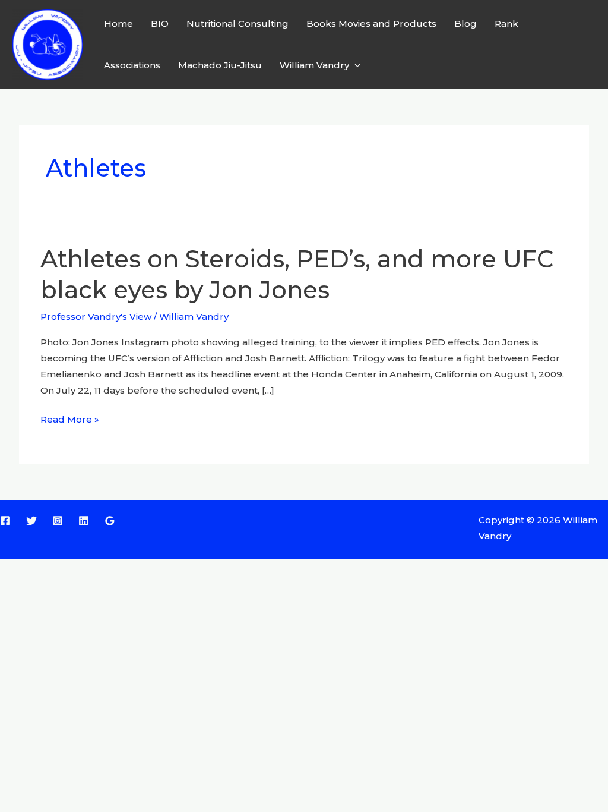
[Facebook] (5, 520)
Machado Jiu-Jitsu (220, 65)
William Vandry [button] (314, 65)
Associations (132, 65)
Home (118, 23)
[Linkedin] (83, 520)
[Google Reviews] (109, 520)
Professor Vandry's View (95, 316)
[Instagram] (57, 520)
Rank (506, 23)
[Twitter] (31, 520)
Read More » (69, 419)
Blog (465, 23)
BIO (160, 23)
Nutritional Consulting (237, 23)
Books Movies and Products (371, 23)
